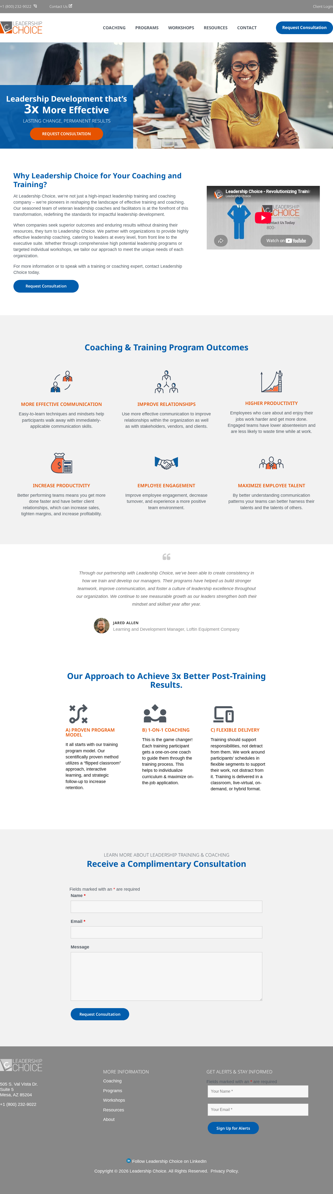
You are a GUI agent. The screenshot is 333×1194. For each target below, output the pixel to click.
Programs (112, 1090)
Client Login (323, 6)
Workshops (114, 1100)
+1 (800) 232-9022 (16, 6)
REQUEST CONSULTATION (66, 133)
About (109, 1119)
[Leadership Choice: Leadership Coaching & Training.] (21, 32)
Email (78, 921)
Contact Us (58, 6)
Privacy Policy (224, 1171)
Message (80, 947)
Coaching (112, 1081)
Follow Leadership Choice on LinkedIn (168, 1161)
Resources (113, 1110)
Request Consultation (304, 27)
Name (78, 895)
